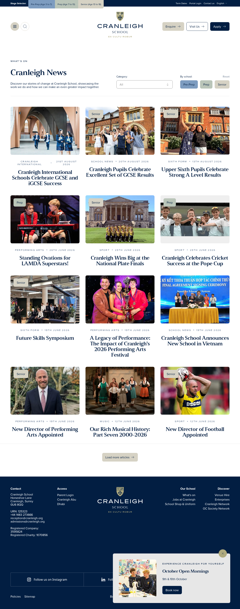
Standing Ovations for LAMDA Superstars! (45, 260)
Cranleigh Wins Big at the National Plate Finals (120, 260)
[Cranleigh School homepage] (120, 500)
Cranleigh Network (217, 504)
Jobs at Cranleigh (183, 499)
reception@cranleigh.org (26, 518)
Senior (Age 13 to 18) (91, 4)
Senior (222, 84)
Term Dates (181, 3)
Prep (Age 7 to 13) (67, 4)
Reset (226, 76)
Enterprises (222, 499)
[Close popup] (223, 553)
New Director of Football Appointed (195, 432)
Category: (122, 76)
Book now (172, 590)
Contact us (209, 3)
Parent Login (65, 495)
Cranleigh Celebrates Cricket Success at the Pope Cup (195, 260)
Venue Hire (222, 495)
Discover (224, 488)
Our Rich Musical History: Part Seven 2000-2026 (120, 432)
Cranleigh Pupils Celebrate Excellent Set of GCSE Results (120, 172)
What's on (19, 61)
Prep (206, 84)
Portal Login (195, 3)
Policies (15, 596)
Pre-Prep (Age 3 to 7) (41, 4)
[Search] (25, 26)
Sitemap (29, 596)
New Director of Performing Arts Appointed (45, 432)
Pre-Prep (189, 84)
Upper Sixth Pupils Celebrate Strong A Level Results (194, 172)
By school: (186, 76)
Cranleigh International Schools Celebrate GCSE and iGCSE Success (45, 177)
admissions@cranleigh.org (27, 521)
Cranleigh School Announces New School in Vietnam (195, 341)
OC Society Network (216, 508)
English (220, 3)
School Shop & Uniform (180, 504)
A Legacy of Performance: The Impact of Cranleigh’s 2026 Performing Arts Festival (120, 346)
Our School (187, 488)
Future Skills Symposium (45, 338)
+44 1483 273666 (21, 515)
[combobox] (223, 3)
